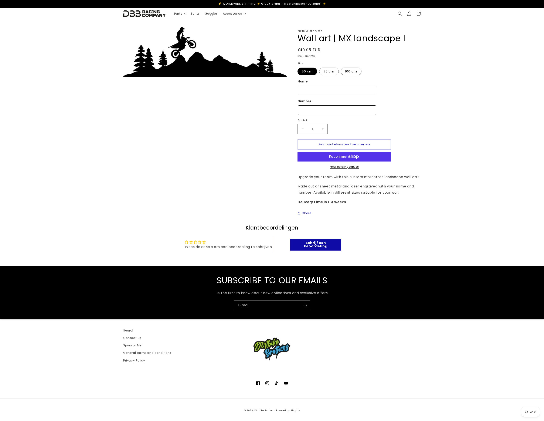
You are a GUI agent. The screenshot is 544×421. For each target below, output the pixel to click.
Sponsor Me (132, 345)
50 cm (307, 71)
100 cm (351, 71)
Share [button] (307, 213)
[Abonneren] (305, 305)
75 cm (329, 71)
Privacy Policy (134, 360)
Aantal (302, 120)
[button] (180, 13)
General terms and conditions (147, 353)
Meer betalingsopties (344, 167)
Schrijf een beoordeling (316, 244)
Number (305, 101)
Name (303, 81)
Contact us (132, 338)
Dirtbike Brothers (264, 410)
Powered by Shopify (288, 410)
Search (129, 330)
